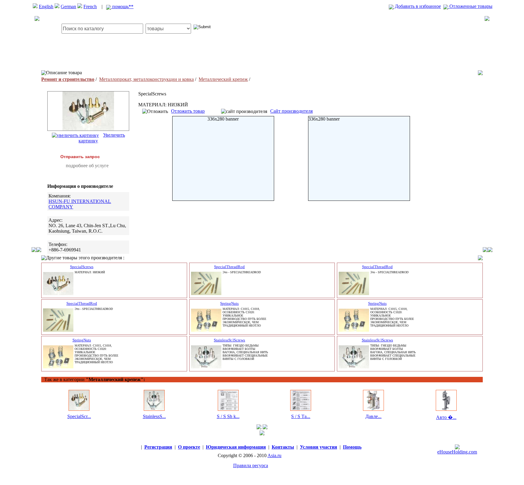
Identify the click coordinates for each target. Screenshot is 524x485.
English (46, 6)
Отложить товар (188, 111)
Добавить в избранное (417, 6)
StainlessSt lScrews (229, 340)
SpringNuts (229, 303)
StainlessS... (154, 416)
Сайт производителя (291, 111)
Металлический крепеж (223, 79)
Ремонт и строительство (67, 79)
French (90, 6)
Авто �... (446, 417)
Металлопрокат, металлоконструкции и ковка (146, 79)
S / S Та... (300, 416)
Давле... (373, 416)
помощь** (122, 6)
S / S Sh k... (228, 416)
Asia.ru (274, 455)
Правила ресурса (250, 465)
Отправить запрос (80, 156)
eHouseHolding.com (457, 451)
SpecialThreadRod (229, 266)
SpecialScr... (79, 416)
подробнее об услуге (87, 165)
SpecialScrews (81, 266)
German (68, 6)
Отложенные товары (470, 6)
